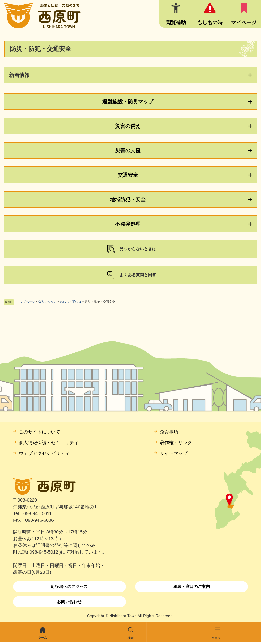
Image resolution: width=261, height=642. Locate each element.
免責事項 (169, 431)
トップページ (26, 302)
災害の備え (128, 126)
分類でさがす (47, 302)
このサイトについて (39, 431)
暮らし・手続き (70, 302)
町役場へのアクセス (69, 586)
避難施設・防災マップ (127, 101)
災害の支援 (128, 150)
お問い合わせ (69, 601)
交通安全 (128, 175)
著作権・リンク (176, 442)
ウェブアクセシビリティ (44, 453)
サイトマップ (173, 453)
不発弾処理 (128, 224)
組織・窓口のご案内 (191, 586)
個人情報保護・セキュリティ (49, 442)
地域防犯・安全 (128, 199)
